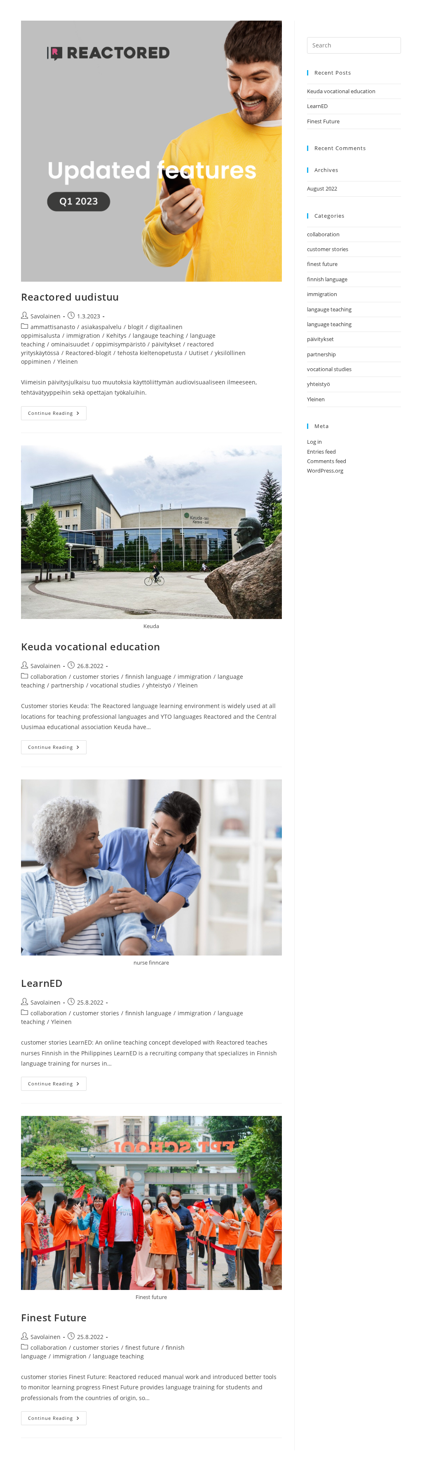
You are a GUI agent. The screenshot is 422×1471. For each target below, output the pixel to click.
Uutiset (199, 353)
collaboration (48, 676)
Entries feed (321, 451)
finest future (142, 1347)
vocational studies (115, 685)
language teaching (118, 1356)
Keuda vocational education (90, 646)
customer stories (96, 676)
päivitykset (166, 344)
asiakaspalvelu (101, 327)
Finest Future (54, 1317)
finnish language (148, 676)
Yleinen (67, 361)
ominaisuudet (70, 344)
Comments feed (326, 461)
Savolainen (45, 316)
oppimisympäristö (120, 344)
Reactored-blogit (88, 353)
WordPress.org (325, 470)
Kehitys (116, 335)
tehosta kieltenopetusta (150, 353)
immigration (83, 335)
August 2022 (322, 188)
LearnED (42, 983)
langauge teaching (158, 335)
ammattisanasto (52, 327)
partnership (67, 685)
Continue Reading (57, 411)
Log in (314, 441)
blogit (135, 327)
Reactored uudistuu (70, 297)
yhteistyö (158, 685)
